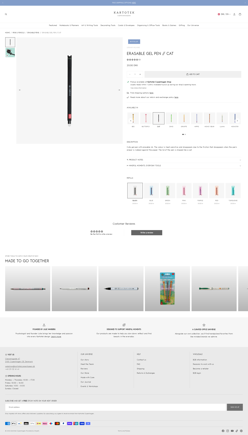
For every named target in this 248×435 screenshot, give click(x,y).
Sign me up (235, 407)
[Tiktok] (236, 430)
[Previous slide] (3, 3)
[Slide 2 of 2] (10, 52)
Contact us (141, 360)
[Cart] (240, 14)
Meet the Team (87, 364)
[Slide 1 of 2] (10, 42)
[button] (132, 60)
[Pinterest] (241, 430)
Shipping (140, 369)
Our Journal (86, 382)
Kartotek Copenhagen (18, 431)
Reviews (84, 369)
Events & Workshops (89, 386)
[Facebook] (223, 430)
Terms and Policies (124, 431)
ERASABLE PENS (33, 33)
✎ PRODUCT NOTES (135, 160)
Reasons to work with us (203, 364)
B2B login (197, 373)
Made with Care (87, 377)
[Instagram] (227, 430)
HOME (7, 33)
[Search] (6, 14)
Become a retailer (201, 369)
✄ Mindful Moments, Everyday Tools (144, 166)
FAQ (138, 364)
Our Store (85, 373)
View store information (138, 88)
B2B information (200, 360)
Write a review (146, 233)
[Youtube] (232, 430)
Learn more (56, 337)
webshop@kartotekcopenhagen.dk (20, 366)
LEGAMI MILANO (133, 47)
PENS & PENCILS (19, 33)
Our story (85, 360)
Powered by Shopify (32, 431)
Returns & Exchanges (146, 373)
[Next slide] (245, 3)
